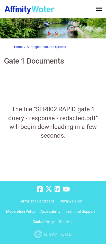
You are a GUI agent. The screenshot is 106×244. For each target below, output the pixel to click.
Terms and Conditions (37, 201)
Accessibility (50, 211)
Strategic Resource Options (46, 47)
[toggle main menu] (98, 8)
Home (18, 47)
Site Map (66, 222)
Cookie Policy (43, 222)
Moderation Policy (20, 211)
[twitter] (49, 189)
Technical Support (80, 211)
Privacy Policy (71, 201)
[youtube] (66, 189)
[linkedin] (57, 189)
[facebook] (40, 189)
